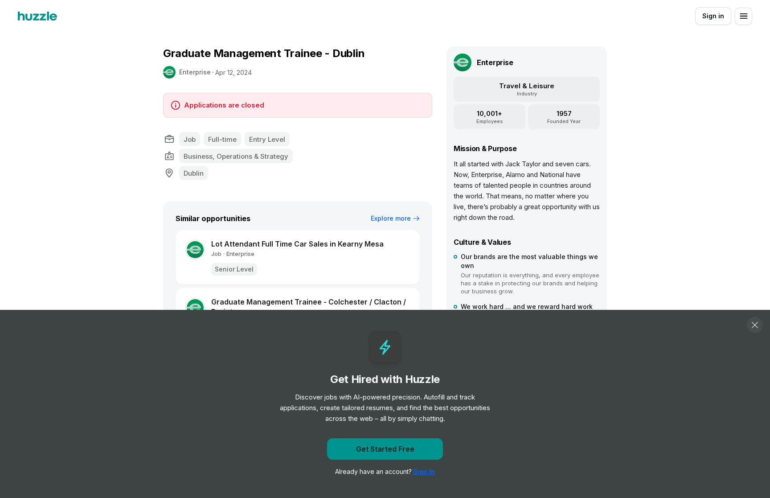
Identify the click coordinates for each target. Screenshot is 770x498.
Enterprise (195, 72)
